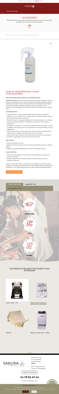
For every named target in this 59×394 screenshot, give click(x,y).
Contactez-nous (14, 172)
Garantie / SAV (30, 184)
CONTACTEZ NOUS (29, 372)
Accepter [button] (25, 391)
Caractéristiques (14, 184)
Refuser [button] (34, 391)
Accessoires (13, 35)
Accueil (7, 35)
